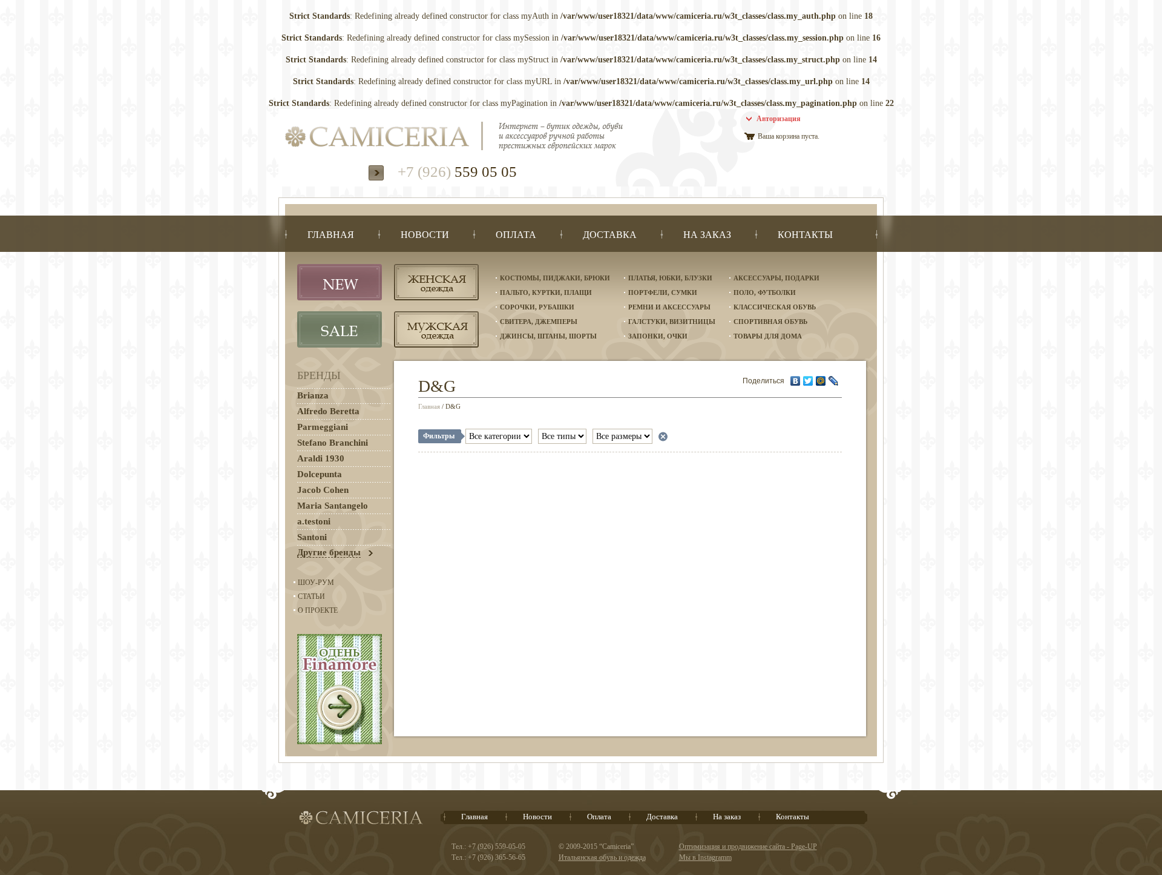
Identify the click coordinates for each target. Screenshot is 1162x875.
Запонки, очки (658, 336)
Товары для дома (768, 336)
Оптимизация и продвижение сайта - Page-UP (748, 846)
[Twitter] (808, 381)
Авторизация (779, 118)
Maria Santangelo (332, 505)
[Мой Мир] (821, 381)
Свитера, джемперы (538, 321)
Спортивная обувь (770, 321)
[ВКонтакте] (795, 381)
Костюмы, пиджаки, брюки (555, 278)
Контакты (792, 816)
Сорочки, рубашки (537, 307)
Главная (429, 406)
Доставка (662, 816)
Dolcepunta (319, 474)
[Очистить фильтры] (663, 436)
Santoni (312, 537)
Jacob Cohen (323, 490)
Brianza (313, 395)
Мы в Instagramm (705, 857)
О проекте (318, 610)
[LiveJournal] (833, 381)
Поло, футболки (765, 292)
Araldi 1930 (320, 458)
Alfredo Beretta (328, 411)
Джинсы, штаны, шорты (548, 336)
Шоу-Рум (316, 582)
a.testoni (313, 521)
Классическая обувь (775, 307)
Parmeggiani (322, 427)
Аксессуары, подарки (776, 278)
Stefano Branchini (332, 442)
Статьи (311, 596)
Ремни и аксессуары (669, 307)
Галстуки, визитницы (671, 321)
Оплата (599, 816)
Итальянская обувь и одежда (602, 857)
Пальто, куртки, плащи (546, 292)
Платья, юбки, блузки (670, 278)
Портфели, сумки (662, 292)
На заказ (727, 816)
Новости (537, 816)
